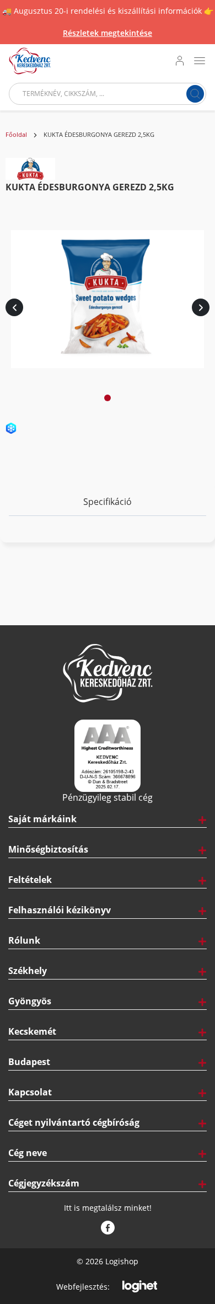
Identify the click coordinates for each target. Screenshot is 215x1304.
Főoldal (16, 135)
